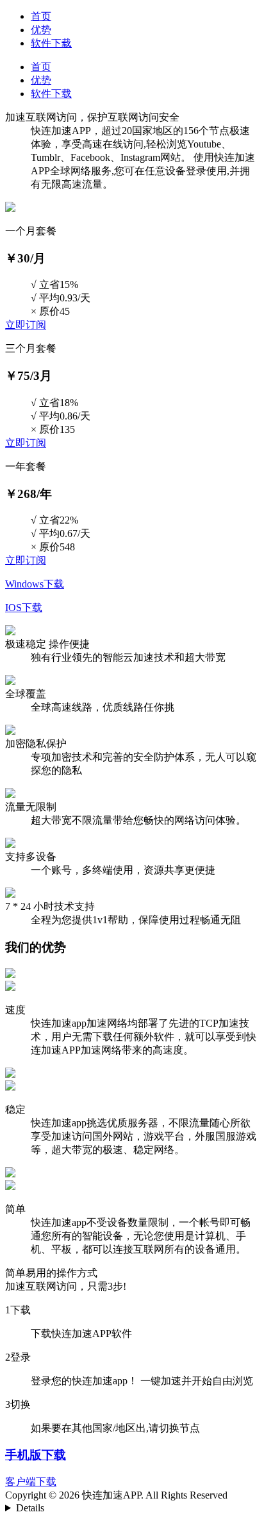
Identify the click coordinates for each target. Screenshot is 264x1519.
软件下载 (51, 43)
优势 (41, 29)
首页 (41, 16)
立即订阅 (25, 324)
